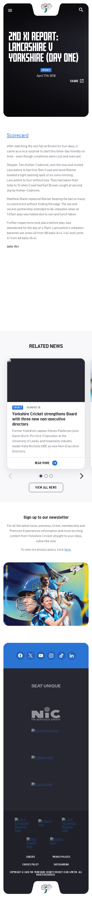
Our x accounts (30, 655)
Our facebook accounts (20, 655)
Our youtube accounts (41, 655)
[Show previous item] (10, 476)
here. (67, 549)
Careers (30, 857)
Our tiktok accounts (61, 655)
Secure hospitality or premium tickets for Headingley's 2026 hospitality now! (46, 293)
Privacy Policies (61, 857)
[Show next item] (81, 476)
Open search (81, 9)
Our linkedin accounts (71, 655)
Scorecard (17, 135)
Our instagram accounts (51, 655)
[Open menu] (10, 10)
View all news (46, 487)
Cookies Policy (30, 864)
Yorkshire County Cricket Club (46, 8)
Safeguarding (61, 864)
